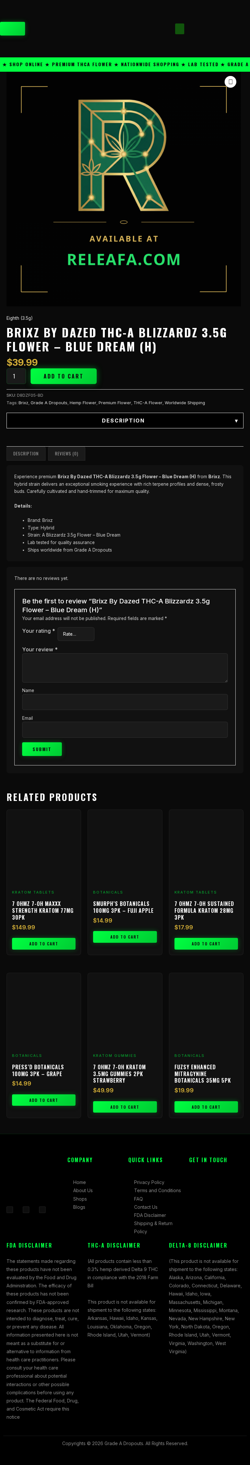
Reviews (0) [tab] (66, 453)
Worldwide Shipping (185, 402)
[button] (179, 28)
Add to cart (64, 376)
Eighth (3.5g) (20, 318)
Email (27, 718)
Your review (40, 649)
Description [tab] (26, 453)
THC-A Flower (147, 402)
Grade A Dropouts (49, 402)
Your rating (38, 631)
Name (28, 690)
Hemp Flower (83, 402)
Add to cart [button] (43, 943)
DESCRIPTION (170, 420)
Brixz (23, 402)
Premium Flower (115, 402)
